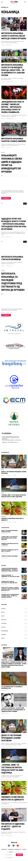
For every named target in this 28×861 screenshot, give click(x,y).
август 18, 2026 (4, 578)
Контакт (24, 849)
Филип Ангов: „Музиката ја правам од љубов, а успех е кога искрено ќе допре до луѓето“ (10, 589)
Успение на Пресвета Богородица (9, 556)
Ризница (3, 634)
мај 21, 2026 (3, 599)
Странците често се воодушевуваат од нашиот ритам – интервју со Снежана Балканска (10, 596)
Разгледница (23, 86)
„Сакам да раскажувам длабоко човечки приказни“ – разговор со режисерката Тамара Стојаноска (9, 570)
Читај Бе (11, 851)
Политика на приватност (14, 849)
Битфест (3, 608)
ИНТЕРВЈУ (3, 619)
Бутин (2, 612)
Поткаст (3, 627)
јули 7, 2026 (3, 584)
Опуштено (3, 516)
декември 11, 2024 (5, 690)
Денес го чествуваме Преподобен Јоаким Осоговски (9, 531)
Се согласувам (10, 857)
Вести (25, 18)
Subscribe (19, 854)
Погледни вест (6, 198)
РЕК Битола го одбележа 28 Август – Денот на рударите (10, 550)
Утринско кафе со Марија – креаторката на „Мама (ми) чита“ (9, 582)
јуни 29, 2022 (4, 668)
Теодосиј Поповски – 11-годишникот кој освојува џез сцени (10, 576)
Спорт (2, 638)
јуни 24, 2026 (4, 592)
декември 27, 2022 (5, 713)
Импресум (4, 849)
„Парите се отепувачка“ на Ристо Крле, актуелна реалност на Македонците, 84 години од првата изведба (13, 709)
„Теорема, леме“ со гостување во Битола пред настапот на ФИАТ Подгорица (13, 495)
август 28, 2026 (4, 533)
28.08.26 (2, 475)
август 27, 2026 (4, 572)
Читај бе (3, 44)
